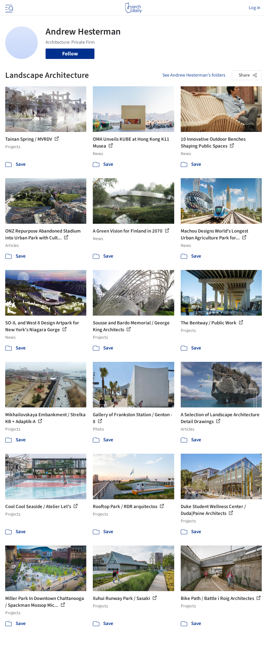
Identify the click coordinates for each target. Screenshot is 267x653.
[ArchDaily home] (133, 8)
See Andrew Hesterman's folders (193, 75)
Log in (254, 8)
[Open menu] (8, 7)
